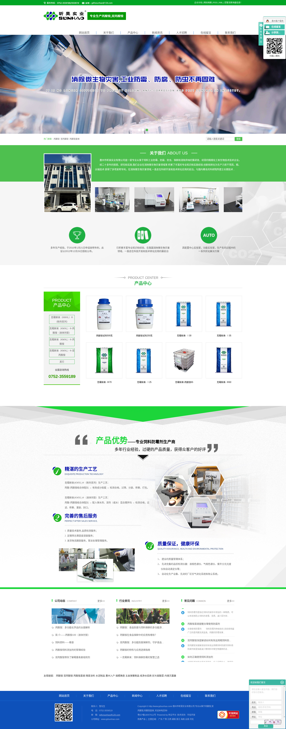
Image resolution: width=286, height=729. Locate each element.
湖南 (174, 719)
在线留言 (206, 32)
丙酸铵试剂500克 (104, 335)
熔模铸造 (120, 675)
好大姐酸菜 (158, 675)
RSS (215, 2)
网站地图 (208, 2)
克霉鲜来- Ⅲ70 (104, 382)
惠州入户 (110, 675)
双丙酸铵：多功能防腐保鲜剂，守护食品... (142, 642)
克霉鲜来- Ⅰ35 (224, 335)
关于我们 (108, 32)
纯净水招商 (146, 675)
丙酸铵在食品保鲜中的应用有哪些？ (138, 635)
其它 (62, 361)
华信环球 (191, 715)
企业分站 (198, 2)
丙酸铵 (57, 139)
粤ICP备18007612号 (147, 715)
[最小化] (282, 682)
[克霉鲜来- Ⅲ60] (224, 360)
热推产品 (141, 719)
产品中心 (133, 32)
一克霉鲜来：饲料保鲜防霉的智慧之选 (139, 657)
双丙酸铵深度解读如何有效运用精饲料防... (209, 623)
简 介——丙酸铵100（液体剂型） (72, 635)
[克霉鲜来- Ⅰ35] (224, 313)
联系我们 (230, 32)
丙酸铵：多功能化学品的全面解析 (72, 627)
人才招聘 (181, 32)
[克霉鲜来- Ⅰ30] (184, 313)
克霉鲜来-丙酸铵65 (184, 382)
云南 (187, 719)
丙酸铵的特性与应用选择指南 (135, 649)
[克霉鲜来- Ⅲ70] (104, 360)
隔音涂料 (90, 675)
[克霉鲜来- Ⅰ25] (144, 360)
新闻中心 (137, 695)
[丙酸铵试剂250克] (144, 313)
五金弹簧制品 (132, 675)
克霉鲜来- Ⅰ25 (144, 382)
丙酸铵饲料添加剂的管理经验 (70, 649)
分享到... (275, 32)
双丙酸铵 (65, 139)
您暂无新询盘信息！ (233, 2)
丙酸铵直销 (74, 139)
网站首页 (84, 32)
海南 (183, 719)
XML (221, 2)
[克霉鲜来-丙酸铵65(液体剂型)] (184, 360)
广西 (165, 719)
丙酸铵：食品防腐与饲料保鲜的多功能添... (142, 627)
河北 (192, 719)
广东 (160, 719)
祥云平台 (172, 715)
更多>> (101, 601)
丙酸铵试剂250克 (144, 335)
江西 (169, 719)
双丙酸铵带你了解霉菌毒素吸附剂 (72, 657)
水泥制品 (100, 675)
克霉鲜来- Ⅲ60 (224, 382)
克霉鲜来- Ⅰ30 (184, 335)
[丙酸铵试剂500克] (104, 313)
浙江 (178, 719)
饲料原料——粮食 (64, 642)
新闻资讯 (157, 32)
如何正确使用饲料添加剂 (200, 639)
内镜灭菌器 (170, 675)
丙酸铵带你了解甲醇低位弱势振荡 (205, 656)
